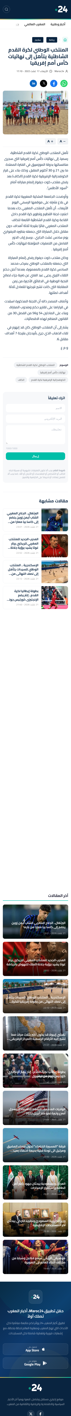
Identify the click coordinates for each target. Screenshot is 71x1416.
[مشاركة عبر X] (43, 83)
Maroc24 (59, 71)
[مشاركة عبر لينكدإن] (33, 83)
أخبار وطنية (58, 24)
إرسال (35, 456)
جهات (15, 24)
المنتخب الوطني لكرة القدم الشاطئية (35, 365)
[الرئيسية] (65, 40)
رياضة (52, 40)
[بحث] (6, 9)
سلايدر (38, 40)
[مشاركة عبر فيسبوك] (54, 83)
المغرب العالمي (34, 24)
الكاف (21, 379)
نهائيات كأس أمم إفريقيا (53, 372)
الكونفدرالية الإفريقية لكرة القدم (48, 379)
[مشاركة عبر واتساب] (64, 83)
